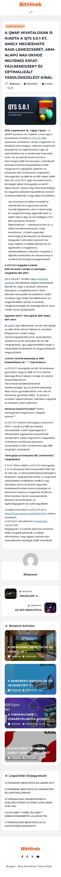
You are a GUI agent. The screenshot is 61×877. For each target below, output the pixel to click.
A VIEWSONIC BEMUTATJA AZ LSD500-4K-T (29, 783)
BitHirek (30, 4)
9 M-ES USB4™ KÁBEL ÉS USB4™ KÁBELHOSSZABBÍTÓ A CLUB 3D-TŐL (30, 753)
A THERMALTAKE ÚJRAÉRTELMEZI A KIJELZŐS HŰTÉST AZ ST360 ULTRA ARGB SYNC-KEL (28, 803)
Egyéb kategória (15, 26)
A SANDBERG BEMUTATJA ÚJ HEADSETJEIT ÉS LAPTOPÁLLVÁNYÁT (30, 685)
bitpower (15, 83)
